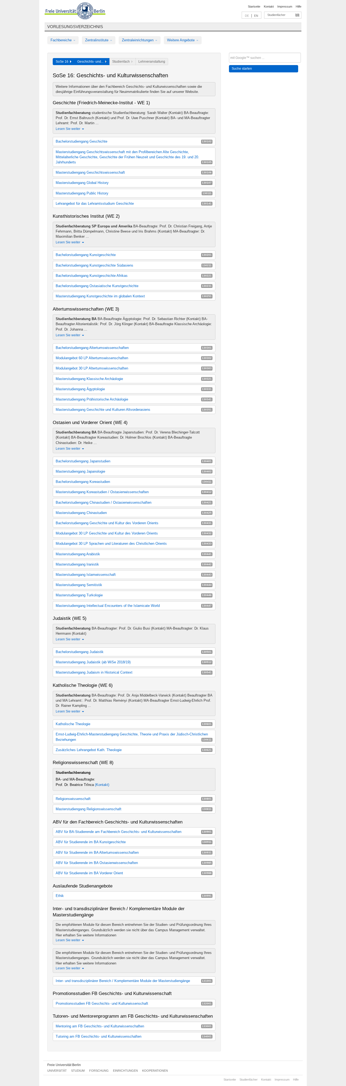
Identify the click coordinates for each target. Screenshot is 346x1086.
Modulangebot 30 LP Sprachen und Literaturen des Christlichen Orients (134, 544)
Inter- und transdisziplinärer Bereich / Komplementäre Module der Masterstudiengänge (134, 981)
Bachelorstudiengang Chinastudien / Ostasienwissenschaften (134, 502)
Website (191, 92)
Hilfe (298, 6)
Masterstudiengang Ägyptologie (134, 389)
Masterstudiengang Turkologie (134, 595)
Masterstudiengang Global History (134, 183)
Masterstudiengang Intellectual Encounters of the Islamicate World (134, 606)
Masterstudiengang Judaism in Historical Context (134, 672)
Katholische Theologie (134, 724)
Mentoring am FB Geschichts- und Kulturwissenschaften (134, 1026)
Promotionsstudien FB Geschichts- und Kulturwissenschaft (134, 1003)
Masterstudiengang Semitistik (134, 585)
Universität (57, 1070)
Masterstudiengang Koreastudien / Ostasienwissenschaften (134, 492)
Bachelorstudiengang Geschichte (134, 141)
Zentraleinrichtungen (138, 40)
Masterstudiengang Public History (134, 193)
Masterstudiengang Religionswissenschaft (134, 809)
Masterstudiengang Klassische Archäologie (134, 379)
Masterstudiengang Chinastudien (134, 513)
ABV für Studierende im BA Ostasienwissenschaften (134, 863)
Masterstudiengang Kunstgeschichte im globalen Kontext (134, 296)
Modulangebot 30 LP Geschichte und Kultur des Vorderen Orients (134, 533)
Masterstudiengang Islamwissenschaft (134, 575)
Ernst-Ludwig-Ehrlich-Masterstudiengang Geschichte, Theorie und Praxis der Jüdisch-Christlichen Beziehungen (134, 736)
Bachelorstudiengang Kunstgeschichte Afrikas (134, 276)
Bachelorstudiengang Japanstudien (134, 461)
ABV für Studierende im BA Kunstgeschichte (134, 842)
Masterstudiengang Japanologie (134, 471)
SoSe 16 (63, 61)
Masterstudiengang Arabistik (134, 554)
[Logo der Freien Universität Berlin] (75, 11)
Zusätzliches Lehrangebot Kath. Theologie (134, 750)
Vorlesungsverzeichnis (75, 26)
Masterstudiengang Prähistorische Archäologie (134, 399)
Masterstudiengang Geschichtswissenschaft (134, 172)
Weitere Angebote (181, 40)
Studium (78, 1070)
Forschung (99, 1070)
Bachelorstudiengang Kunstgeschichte (134, 255)
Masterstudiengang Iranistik (134, 564)
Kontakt (269, 6)
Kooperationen (155, 1070)
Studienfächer (276, 14)
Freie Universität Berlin (64, 1065)
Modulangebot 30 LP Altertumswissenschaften (134, 368)
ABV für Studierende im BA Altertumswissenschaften (134, 852)
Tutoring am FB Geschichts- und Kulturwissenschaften (134, 1036)
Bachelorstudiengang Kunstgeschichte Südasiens (134, 265)
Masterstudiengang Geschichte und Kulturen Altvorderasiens (134, 410)
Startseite (254, 6)
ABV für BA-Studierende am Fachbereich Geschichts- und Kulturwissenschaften (134, 832)
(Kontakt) (102, 785)
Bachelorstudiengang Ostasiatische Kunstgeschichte (134, 286)
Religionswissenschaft (134, 799)
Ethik (134, 896)
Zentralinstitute (97, 40)
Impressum (284, 6)
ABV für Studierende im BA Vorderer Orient (134, 873)
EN (256, 15)
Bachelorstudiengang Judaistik (134, 652)
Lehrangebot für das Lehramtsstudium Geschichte (134, 203)
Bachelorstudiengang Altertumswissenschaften (134, 348)
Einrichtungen (125, 1070)
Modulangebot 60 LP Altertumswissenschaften (134, 358)
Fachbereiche (62, 40)
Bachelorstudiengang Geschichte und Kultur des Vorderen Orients (134, 523)
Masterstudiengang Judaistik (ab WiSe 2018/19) (134, 662)
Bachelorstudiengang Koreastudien (134, 482)
